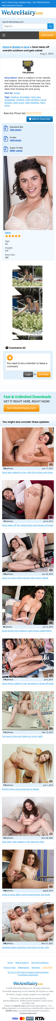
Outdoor (14, 97)
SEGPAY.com (11, 1010)
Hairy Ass (35, 97)
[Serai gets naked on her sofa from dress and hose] (28, 447)
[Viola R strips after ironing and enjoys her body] (28, 869)
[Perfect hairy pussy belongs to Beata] (28, 763)
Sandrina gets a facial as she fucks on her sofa (25, 947)
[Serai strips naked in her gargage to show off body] (28, 658)
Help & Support (22, 962)
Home (6, 47)
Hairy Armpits (32, 99)
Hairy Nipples (32, 102)
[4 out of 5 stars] (36, 113)
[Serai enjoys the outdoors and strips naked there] (28, 605)
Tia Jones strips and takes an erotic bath (22, 736)
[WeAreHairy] (28, 983)
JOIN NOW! (47, 35)
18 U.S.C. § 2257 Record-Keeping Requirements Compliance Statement (28, 973)
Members (36, 967)
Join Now (44, 374)
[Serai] (28, 193)
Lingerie (20, 99)
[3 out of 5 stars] (33, 113)
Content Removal (28, 1013)
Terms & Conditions (40, 962)
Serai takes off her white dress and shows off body (27, 525)
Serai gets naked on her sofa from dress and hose (27, 472)
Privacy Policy (10, 967)
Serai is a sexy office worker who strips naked (25, 577)
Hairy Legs (18, 102)
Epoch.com (19, 1006)
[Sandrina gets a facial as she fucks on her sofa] (28, 922)
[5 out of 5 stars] (40, 113)
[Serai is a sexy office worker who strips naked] (28, 552)
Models (16, 47)
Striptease (9, 99)
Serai (26, 47)
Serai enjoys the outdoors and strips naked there (27, 630)
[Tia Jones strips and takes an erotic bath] (28, 710)
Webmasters (23, 967)
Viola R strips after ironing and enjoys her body (26, 894)
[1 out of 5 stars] (27, 113)
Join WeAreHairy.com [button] (21, 408)
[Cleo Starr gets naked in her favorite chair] (28, 816)
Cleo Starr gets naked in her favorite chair (23, 841)
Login (28, 374)
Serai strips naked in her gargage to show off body (28, 683)
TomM (17, 93)
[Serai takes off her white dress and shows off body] (28, 499)
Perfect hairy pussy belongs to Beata (20, 789)
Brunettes (25, 97)
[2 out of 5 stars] (30, 113)
